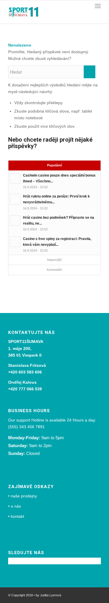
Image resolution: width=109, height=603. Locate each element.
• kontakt (16, 516)
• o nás (14, 506)
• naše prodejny (22, 496)
